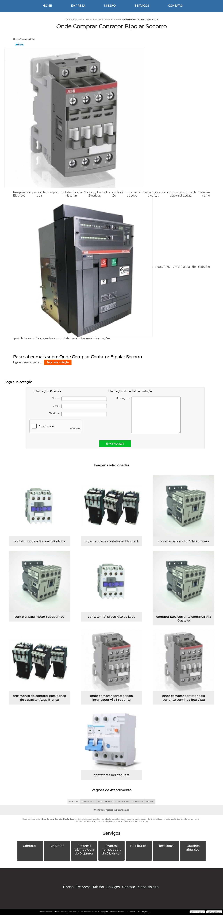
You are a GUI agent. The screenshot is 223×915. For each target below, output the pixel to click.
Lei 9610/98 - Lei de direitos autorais (132, 821)
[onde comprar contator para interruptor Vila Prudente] (111, 660)
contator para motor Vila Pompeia (183, 541)
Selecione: (73, 801)
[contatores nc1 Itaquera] (111, 739)
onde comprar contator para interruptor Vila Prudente (111, 697)
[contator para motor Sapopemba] (39, 581)
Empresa (78, 5)
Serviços (142, 5)
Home (47, 5)
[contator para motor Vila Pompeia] (183, 505)
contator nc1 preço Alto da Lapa (111, 616)
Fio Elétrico (138, 846)
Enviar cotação (115, 443)
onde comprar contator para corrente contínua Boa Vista (183, 697)
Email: (57, 405)
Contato (175, 5)
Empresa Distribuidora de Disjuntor (84, 849)
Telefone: (55, 413)
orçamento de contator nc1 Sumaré (112, 541)
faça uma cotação (58, 362)
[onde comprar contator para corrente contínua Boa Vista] (183, 660)
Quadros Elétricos (193, 847)
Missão (110, 5)
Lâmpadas (165, 846)
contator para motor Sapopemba (39, 616)
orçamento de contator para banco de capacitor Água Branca (39, 697)
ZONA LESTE (88, 801)
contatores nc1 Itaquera (111, 775)
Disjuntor (57, 846)
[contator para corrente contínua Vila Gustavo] (183, 581)
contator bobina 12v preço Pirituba (39, 541)
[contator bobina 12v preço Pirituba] (39, 505)
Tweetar (19, 44)
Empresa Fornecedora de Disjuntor (111, 849)
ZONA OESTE (122, 801)
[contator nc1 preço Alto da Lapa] (111, 581)
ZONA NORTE (105, 801)
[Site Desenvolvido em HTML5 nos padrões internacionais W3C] (197, 911)
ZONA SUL (137, 801)
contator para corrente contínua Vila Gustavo (183, 618)
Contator (29, 846)
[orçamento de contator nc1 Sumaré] (111, 505)
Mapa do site (148, 887)
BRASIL (150, 801)
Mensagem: (124, 398)
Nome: (56, 398)
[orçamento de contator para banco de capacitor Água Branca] (39, 660)
